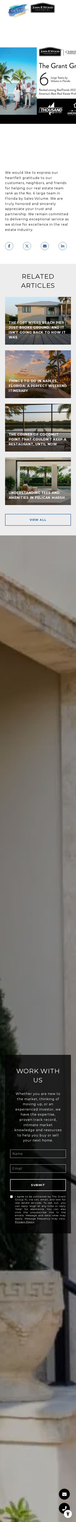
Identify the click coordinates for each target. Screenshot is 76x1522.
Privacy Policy (24, 1221)
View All (38, 520)
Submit (38, 1185)
